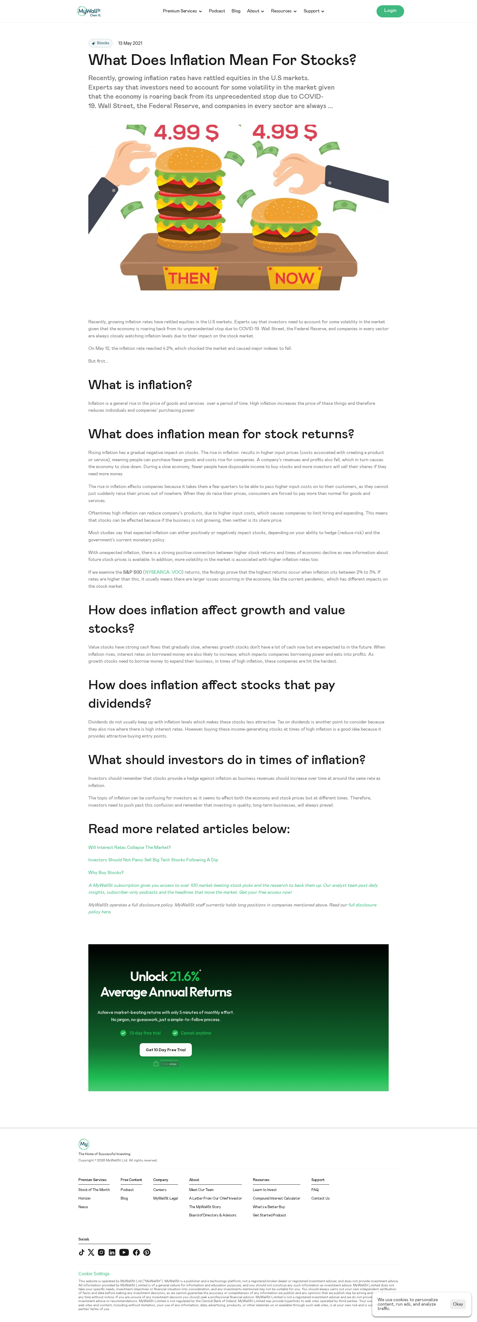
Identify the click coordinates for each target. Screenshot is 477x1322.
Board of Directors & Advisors (212, 1215)
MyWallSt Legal (165, 1198)
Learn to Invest (265, 1190)
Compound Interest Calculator (276, 1198)
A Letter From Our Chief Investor (215, 1198)
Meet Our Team (201, 1190)
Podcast (217, 11)
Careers (159, 1190)
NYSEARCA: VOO (163, 572)
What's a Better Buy (269, 1207)
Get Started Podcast (269, 1215)
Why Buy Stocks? (106, 872)
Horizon (84, 1198)
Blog (236, 11)
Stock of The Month (94, 1190)
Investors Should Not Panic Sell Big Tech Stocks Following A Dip (153, 860)
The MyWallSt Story (205, 1207)
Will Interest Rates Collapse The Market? (129, 847)
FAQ (315, 1190)
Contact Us (320, 1198)
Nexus (83, 1207)
